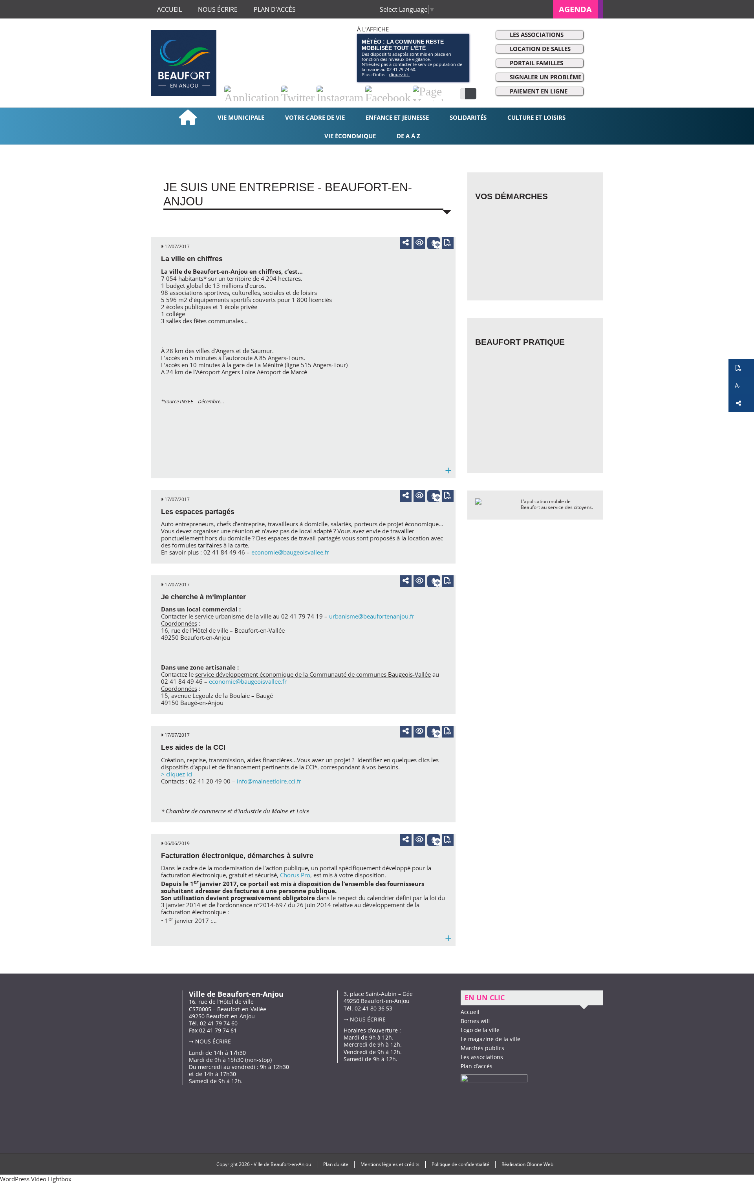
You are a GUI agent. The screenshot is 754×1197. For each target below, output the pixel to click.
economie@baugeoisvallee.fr (290, 552)
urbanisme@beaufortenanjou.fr (371, 616)
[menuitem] (578, 9)
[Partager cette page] (406, 242)
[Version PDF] (448, 243)
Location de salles (540, 49)
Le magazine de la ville (490, 1039)
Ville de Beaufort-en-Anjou (282, 1164)
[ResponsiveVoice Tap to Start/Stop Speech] (433, 243)
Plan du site (335, 1164)
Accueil (470, 1012)
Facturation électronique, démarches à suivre (237, 856)
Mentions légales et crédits (390, 1164)
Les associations (537, 34)
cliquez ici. (399, 74)
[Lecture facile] (419, 243)
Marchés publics (482, 1048)
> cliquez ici (176, 774)
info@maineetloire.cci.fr (269, 781)
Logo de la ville (480, 1030)
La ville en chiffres (192, 259)
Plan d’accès (476, 1066)
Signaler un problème (545, 77)
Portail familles (536, 63)
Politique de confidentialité (460, 1164)
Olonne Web (540, 1164)
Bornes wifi (475, 1021)
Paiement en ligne (538, 91)
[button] (741, 368)
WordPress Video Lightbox (35, 1179)
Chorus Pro (295, 875)
